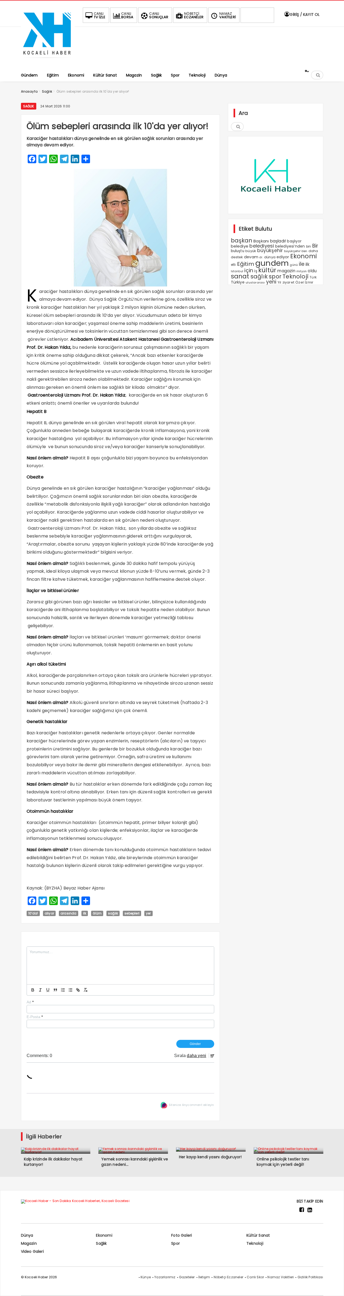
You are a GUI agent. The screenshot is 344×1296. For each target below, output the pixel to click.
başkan (241, 240)
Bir (315, 245)
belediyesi (261, 245)
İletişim (204, 1277)
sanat (240, 276)
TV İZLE (99, 15)
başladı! (278, 241)
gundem (272, 262)
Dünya (27, 1235)
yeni (271, 281)
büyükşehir (270, 250)
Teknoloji (295, 276)
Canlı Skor (255, 1277)
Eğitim (245, 264)
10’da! (33, 913)
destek (237, 257)
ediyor (283, 257)
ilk (85, 913)
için (248, 270)
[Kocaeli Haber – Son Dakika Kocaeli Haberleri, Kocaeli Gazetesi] (48, 60)
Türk (313, 277)
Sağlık (28, 106)
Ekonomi (303, 256)
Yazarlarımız (164, 1277)
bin (308, 246)
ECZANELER (193, 15)
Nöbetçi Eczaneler (228, 1277)
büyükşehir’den (295, 251)
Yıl (279, 282)
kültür (267, 270)
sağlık (113, 913)
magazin (286, 271)
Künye (146, 1277)
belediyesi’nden (290, 246)
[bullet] (70, 990)
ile (301, 264)
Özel (299, 282)
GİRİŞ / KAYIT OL (304, 14)
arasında (68, 913)
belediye (240, 246)
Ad (30, 1002)
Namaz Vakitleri (280, 1277)
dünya (269, 257)
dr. (261, 257)
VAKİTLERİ (227, 15)
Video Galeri (32, 1251)
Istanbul (237, 271)
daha (313, 251)
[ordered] (63, 990)
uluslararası (255, 282)
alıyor (49, 913)
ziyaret (288, 282)
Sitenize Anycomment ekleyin (191, 1104)
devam (251, 257)
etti (233, 265)
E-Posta (35, 1017)
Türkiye (238, 282)
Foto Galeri (181, 1235)
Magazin (29, 1243)
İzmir (309, 282)
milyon (301, 271)
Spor (175, 1243)
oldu (312, 271)
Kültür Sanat (258, 1235)
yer (148, 913)
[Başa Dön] (334, 1286)
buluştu (237, 250)
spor (275, 276)
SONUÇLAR (158, 15)
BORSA (127, 15)
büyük (250, 250)
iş (255, 271)
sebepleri (131, 913)
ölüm (97, 913)
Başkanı (261, 241)
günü (294, 265)
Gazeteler (187, 1277)
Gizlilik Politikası (310, 1277)
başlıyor (294, 241)
